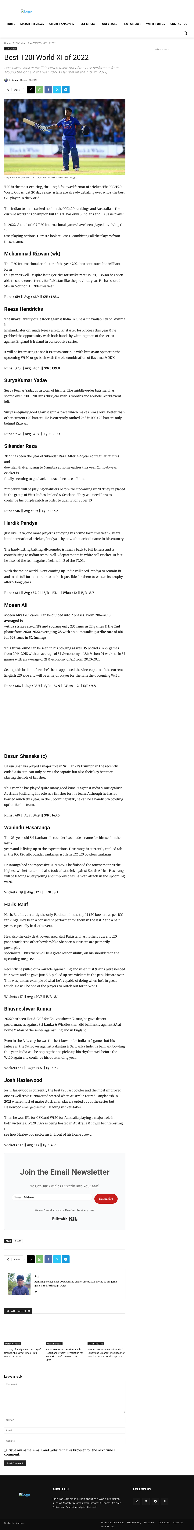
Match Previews (12, 1343)
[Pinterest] (146, 1501)
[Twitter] (57, 89)
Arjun (15, 79)
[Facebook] (48, 89)
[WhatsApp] (39, 89)
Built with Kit (64, 1218)
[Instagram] (136, 1501)
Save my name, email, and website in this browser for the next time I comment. (59, 1452)
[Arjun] (6, 80)
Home (7, 43)
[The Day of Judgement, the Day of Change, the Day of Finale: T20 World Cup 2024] (23, 1332)
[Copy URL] (31, 89)
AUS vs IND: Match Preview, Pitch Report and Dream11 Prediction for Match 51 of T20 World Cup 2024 (106, 1353)
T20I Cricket (19, 43)
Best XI (18, 1241)
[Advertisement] (93, 11)
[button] (185, 33)
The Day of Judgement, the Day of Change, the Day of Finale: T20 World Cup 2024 (22, 1353)
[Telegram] (66, 89)
